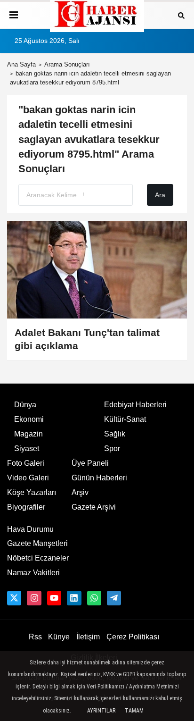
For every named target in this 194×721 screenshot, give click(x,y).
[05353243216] (94, 598)
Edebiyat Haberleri (135, 405)
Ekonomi (29, 419)
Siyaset (26, 448)
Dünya (25, 405)
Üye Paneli (90, 463)
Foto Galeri (25, 463)
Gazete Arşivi (94, 507)
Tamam (134, 710)
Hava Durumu (30, 529)
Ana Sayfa (21, 64)
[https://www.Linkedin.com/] (74, 598)
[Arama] (181, 14)
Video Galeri (28, 478)
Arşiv (80, 492)
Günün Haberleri (99, 478)
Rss (35, 637)
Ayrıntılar (101, 710)
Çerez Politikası (132, 637)
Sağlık (114, 434)
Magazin (28, 434)
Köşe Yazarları (31, 492)
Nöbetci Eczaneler (38, 558)
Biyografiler (26, 507)
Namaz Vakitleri (33, 573)
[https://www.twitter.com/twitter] (14, 598)
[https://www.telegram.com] (114, 598)
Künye (59, 637)
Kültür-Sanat (125, 419)
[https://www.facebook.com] (54, 598)
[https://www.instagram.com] (34, 598)
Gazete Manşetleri (37, 543)
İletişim (88, 637)
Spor (112, 448)
